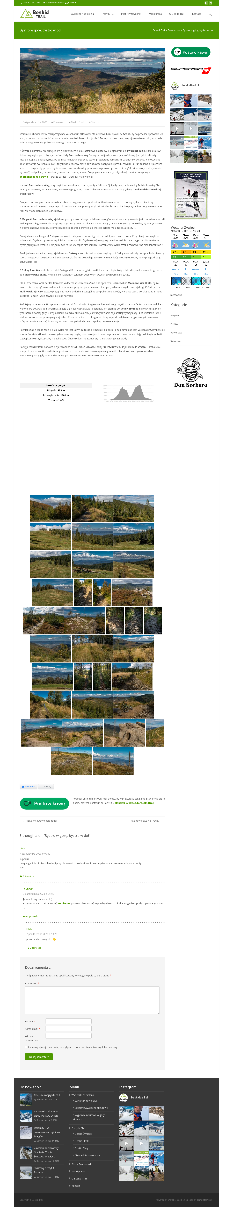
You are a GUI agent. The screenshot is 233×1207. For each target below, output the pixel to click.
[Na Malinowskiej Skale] (124, 733)
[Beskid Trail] (31, 13)
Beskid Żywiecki (83, 1133)
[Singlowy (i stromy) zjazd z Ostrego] (83, 676)
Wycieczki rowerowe (86, 1100)
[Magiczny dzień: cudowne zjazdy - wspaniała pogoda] (177, 114)
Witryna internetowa (31, 1038)
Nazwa (30, 1021)
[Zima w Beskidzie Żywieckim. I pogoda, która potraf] (205, 128)
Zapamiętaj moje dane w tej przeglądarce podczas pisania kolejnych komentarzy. (73, 1047)
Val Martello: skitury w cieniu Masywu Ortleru (46, 1113)
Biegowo (175, 315)
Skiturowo (175, 341)
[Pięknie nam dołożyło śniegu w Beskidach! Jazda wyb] (191, 128)
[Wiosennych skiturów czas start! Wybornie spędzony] (205, 114)
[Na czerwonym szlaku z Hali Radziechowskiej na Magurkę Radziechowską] (83, 592)
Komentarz (32, 983)
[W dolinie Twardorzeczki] (50, 508)
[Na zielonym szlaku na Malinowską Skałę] (133, 705)
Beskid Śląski (78, 122)
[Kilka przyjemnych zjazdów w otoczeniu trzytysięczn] (191, 100)
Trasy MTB (107, 13)
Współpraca (155, 13)
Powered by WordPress (167, 1199)
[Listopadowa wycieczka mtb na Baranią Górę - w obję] (205, 156)
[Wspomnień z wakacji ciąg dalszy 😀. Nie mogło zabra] (191, 156)
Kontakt (196, 13)
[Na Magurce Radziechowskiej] (132, 592)
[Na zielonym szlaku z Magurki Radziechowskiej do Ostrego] (50, 648)
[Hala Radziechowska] (50, 536)
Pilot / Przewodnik (131, 13)
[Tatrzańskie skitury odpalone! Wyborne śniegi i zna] (205, 142)
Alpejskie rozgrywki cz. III (47, 1095)
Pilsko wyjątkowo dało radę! (40, 820)
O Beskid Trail (177, 13)
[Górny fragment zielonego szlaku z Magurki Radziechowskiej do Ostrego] (115, 620)
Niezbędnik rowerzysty (87, 1155)
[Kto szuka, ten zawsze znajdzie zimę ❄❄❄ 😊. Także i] (177, 142)
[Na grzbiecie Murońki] (92, 648)
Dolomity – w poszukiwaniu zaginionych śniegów (48, 1132)
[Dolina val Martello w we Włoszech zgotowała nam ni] (177, 100)
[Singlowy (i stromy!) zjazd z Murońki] (133, 648)
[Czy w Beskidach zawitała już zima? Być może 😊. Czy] (177, 156)
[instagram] (210, 3)
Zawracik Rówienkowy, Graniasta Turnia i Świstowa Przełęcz (46, 1152)
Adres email (32, 1028)
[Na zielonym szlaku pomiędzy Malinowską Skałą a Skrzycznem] (71, 761)
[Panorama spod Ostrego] (52, 676)
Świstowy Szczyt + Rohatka (44, 1170)
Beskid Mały (81, 1148)
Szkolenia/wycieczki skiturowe (91, 1107)
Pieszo (174, 324)
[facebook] (206, 3)
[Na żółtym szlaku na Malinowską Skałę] (132, 676)
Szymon (95, 122)
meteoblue (176, 295)
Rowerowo (59, 122)
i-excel (190, 1199)
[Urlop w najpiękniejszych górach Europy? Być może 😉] (205, 100)
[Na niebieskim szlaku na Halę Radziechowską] (92, 508)
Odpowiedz (28, 876)
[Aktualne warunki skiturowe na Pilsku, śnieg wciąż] (177, 128)
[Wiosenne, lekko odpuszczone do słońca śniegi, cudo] (191, 114)
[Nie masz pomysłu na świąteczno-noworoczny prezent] (191, 142)
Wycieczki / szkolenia (82, 13)
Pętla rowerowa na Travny (146, 820)
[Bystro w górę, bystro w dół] (92, 80)
